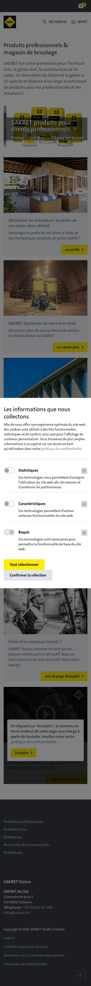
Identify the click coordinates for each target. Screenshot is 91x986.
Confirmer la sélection (28, 575)
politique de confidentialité (61, 448)
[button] (52, 479)
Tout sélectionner (24, 564)
